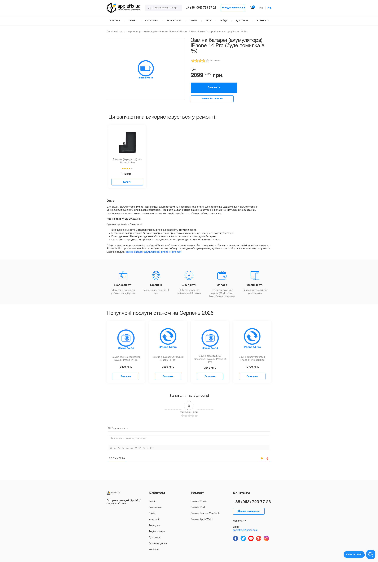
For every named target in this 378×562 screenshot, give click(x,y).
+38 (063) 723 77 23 (203, 7)
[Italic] (115, 448)
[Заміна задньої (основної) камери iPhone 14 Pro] (126, 339)
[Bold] (111, 448)
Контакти (154, 550)
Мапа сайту (239, 521)
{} (148, 448)
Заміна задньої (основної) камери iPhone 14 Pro (126, 358)
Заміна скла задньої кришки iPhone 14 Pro (168, 358)
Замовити (214, 88)
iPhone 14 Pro (187, 32)
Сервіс (152, 501)
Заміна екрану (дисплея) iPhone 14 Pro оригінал (252, 358)
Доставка (154, 538)
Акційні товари (157, 532)
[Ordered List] (127, 448)
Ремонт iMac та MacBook (205, 513)
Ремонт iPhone (167, 32)
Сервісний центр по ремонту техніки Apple (132, 32)
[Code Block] (140, 448)
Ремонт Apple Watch (202, 519)
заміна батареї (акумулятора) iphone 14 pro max (153, 252)
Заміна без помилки (212, 99)
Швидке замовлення (233, 8)
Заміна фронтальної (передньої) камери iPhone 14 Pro (210, 359)
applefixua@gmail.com (245, 530)
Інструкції (154, 519)
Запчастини (155, 507)
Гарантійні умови (158, 544)
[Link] (144, 448)
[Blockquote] (136, 448)
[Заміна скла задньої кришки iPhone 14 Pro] (168, 339)
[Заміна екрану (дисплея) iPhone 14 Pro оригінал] (252, 339)
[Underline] (119, 448)
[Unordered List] (131, 448)
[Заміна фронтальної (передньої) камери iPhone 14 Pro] (210, 339)
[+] (152, 448)
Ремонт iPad (198, 507)
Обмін (152, 513)
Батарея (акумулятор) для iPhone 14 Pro (127, 161)
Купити (127, 182)
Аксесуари (154, 525)
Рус (261, 8)
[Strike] (123, 448)
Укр (269, 8)
